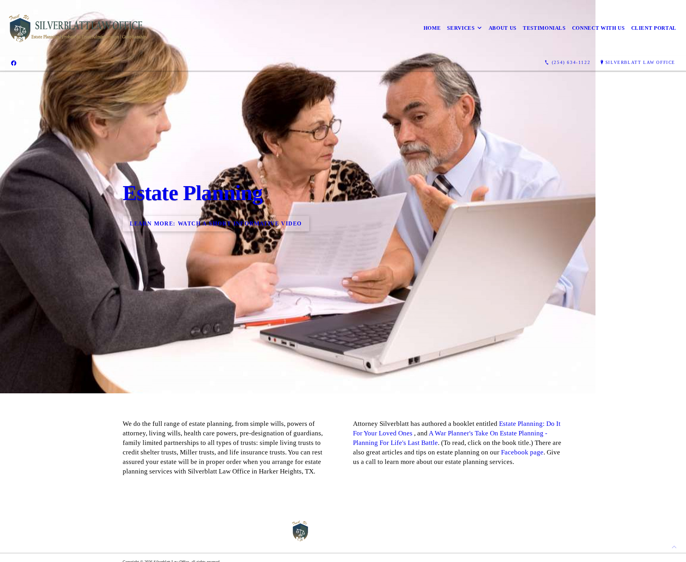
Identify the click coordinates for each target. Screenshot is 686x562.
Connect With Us (598, 28)
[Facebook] (13, 62)
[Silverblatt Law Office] (77, 27)
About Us (502, 28)
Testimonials (544, 28)
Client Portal (653, 28)
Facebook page (522, 452)
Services (460, 28)
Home (432, 28)
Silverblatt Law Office (640, 62)
